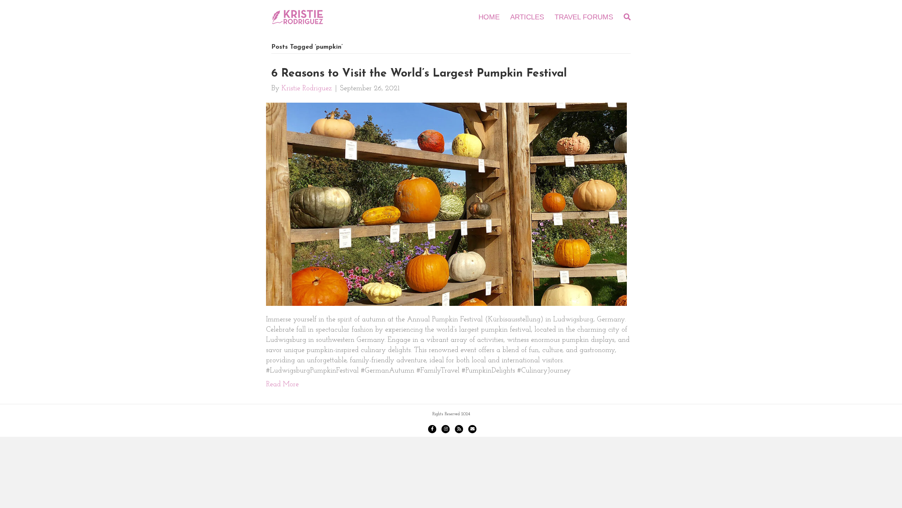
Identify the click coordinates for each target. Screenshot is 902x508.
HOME (489, 17)
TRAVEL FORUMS (584, 17)
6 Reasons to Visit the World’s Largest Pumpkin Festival (419, 73)
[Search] (624, 17)
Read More (282, 384)
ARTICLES (527, 17)
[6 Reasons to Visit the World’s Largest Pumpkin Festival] (446, 203)
